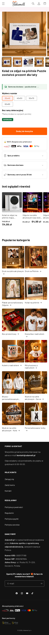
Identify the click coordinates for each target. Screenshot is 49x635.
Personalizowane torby (35, 428)
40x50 (19, 98)
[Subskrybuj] (41, 583)
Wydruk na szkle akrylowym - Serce (33, 397)
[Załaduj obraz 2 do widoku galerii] (17, 62)
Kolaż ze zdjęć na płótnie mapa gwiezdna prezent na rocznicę (11, 216)
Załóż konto (10, 485)
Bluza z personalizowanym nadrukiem (10, 397)
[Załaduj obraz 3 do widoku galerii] (28, 62)
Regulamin (9, 513)
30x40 (7, 98)
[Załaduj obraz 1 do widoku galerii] (7, 62)
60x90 (7, 104)
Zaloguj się (9, 479)
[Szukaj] (33, 3)
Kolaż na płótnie (32, 302)
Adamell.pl (27, 630)
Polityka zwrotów (12, 525)
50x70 (31, 98)
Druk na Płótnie (32, 271)
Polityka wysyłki (12, 519)
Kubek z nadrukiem (10, 365)
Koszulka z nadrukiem (34, 334)
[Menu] (3, 3)
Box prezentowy (9, 334)
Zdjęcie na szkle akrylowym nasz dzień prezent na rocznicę (32, 216)
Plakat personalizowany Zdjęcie (12, 303)
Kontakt (8, 491)
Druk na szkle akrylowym (13, 271)
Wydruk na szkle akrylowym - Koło (9, 429)
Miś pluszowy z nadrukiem (31, 366)
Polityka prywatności (14, 507)
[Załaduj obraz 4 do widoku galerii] (39, 62)
